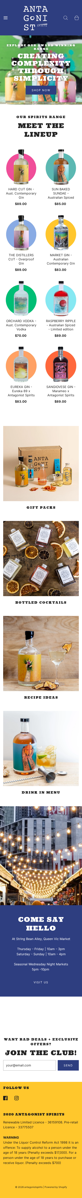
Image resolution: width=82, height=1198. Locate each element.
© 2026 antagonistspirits (29, 1187)
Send (68, 1065)
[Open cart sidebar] (76, 17)
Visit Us (41, 982)
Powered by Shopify (56, 1187)
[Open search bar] (65, 17)
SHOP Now (41, 90)
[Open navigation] (5, 17)
